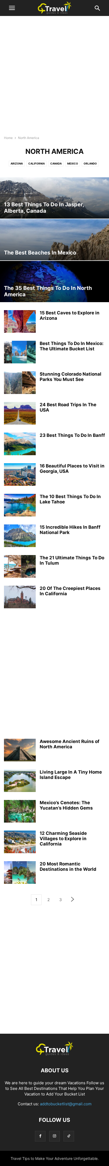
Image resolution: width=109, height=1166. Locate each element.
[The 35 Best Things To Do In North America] (54, 281)
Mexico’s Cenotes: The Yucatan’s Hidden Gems (66, 805)
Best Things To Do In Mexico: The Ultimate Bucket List (71, 346)
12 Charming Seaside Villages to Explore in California (63, 839)
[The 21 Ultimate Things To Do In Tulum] (20, 567)
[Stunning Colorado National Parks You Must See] (20, 383)
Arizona (17, 163)
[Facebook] (40, 1136)
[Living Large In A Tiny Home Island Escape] (20, 781)
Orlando (90, 163)
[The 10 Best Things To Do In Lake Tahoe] (20, 506)
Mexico (72, 163)
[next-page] (72, 899)
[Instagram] (54, 1136)
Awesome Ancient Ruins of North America (69, 744)
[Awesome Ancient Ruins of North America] (20, 751)
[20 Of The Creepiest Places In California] (20, 598)
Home (8, 138)
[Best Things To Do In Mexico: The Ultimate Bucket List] (20, 353)
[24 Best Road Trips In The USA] (20, 414)
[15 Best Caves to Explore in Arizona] (20, 322)
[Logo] (54, 1054)
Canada (56, 163)
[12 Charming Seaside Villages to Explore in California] (20, 843)
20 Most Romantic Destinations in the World (68, 866)
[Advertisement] (54, 77)
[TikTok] (68, 1136)
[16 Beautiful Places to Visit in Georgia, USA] (20, 475)
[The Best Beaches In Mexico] (54, 239)
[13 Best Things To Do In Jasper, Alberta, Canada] (54, 198)
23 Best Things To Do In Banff (72, 435)
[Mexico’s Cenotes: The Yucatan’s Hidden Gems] (20, 812)
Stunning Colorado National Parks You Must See (70, 376)
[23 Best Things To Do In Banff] (20, 445)
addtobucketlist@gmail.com (66, 1103)
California (36, 163)
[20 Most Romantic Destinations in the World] (20, 873)
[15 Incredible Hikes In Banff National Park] (20, 536)
